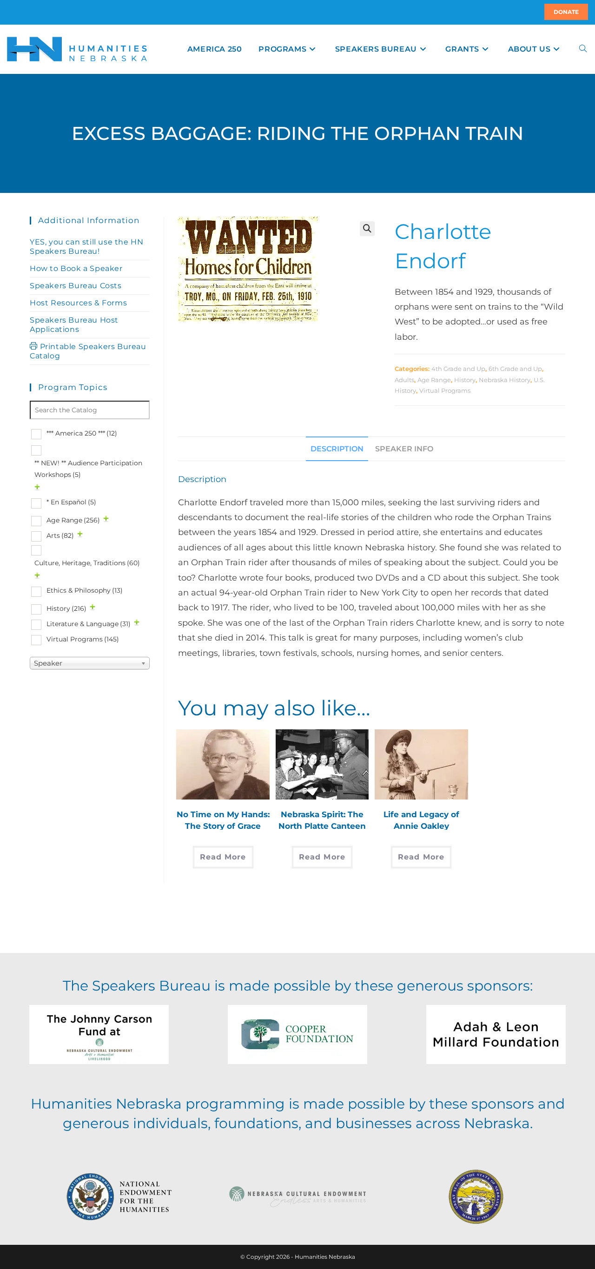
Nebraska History (504, 379)
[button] (367, 228)
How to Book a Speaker (76, 268)
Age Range (434, 379)
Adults (404, 379)
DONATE (566, 11)
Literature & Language (88, 624)
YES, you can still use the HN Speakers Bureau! (86, 247)
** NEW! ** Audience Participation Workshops (88, 469)
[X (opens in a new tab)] (8, 12)
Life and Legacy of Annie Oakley (421, 820)
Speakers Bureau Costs (76, 285)
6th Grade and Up (515, 368)
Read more (223, 857)
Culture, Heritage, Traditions (87, 563)
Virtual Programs (444, 390)
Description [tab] (337, 448)
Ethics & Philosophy (84, 590)
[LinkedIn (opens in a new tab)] (18, 12)
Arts (60, 535)
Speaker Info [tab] (404, 448)
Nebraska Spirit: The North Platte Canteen (322, 820)
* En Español (71, 502)
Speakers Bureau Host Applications (74, 325)
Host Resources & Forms (78, 302)
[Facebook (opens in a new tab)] (12, 12)
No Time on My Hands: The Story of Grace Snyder (223, 820)
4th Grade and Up (458, 368)
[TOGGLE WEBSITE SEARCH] (583, 49)
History (465, 379)
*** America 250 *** (81, 433)
